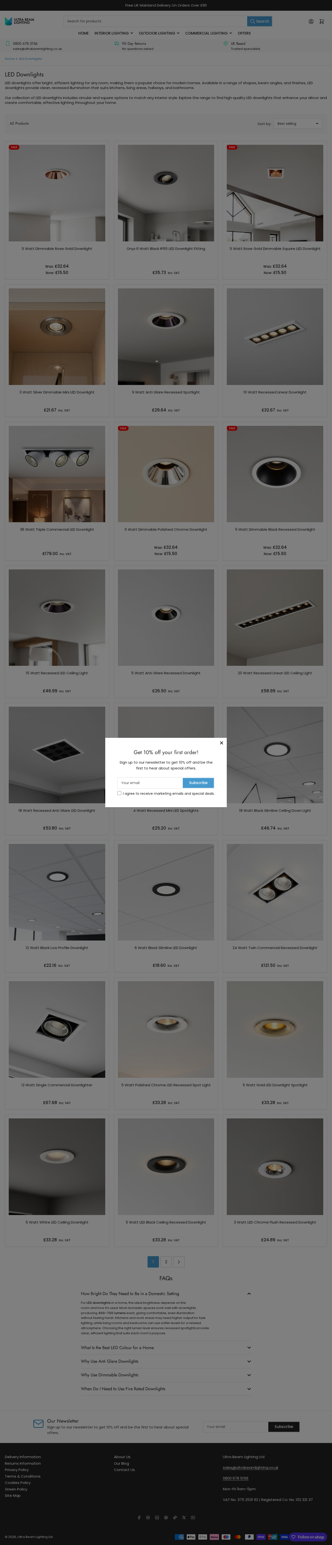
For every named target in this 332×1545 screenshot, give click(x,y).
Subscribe (198, 782)
